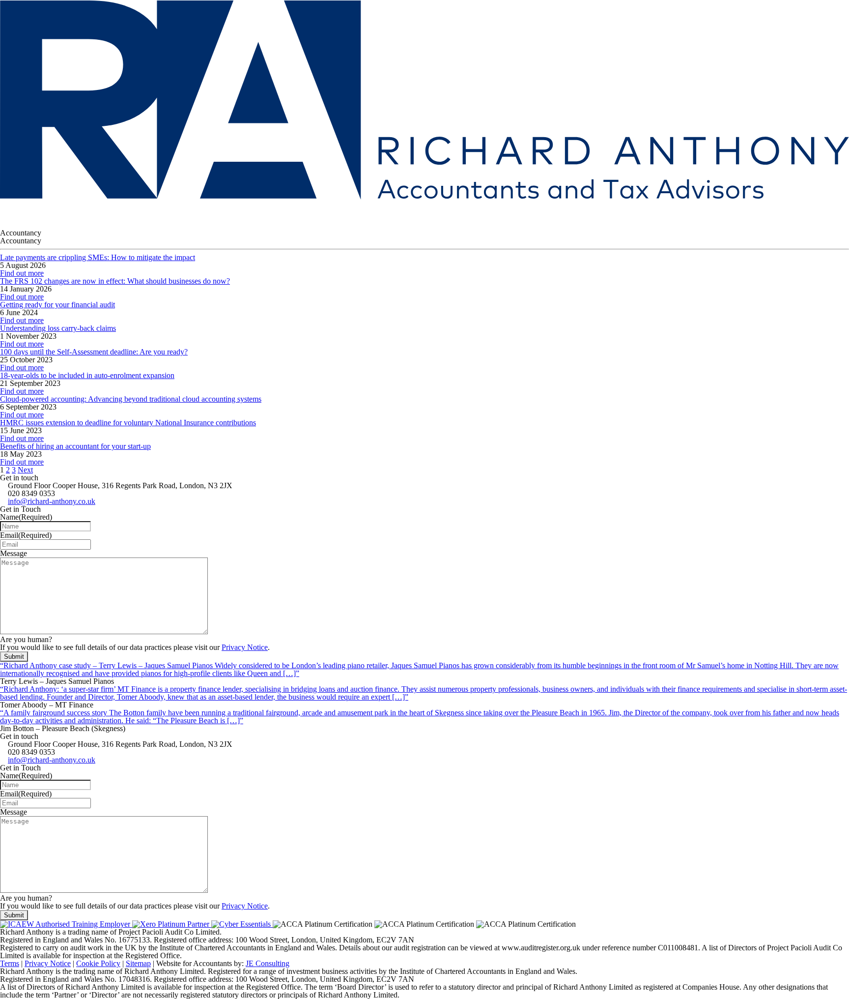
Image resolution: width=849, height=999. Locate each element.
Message (13, 553)
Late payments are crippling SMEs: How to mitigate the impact (97, 257)
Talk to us (217, 211)
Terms (9, 963)
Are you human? (26, 639)
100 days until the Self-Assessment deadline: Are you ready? (94, 352)
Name (26, 517)
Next (25, 470)
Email (26, 535)
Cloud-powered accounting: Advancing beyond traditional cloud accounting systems (130, 399)
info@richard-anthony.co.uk (51, 501)
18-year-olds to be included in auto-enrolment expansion (87, 375)
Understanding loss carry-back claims (58, 328)
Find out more (22, 273)
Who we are (24, 211)
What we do (80, 211)
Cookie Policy (98, 963)
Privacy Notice (245, 647)
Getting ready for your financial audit (57, 304)
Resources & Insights (151, 211)
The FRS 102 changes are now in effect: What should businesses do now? (115, 281)
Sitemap (138, 963)
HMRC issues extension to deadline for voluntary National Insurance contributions (128, 422)
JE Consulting (267, 963)
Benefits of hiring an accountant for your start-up (75, 446)
